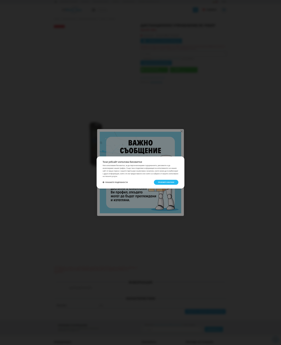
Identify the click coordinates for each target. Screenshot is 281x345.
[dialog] (140, 172)
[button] (115, 182)
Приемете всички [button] (166, 182)
